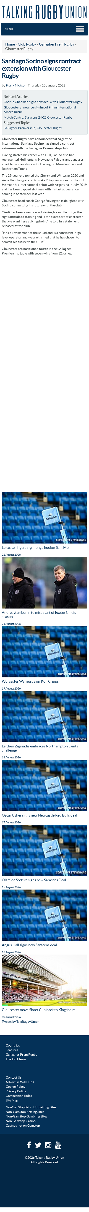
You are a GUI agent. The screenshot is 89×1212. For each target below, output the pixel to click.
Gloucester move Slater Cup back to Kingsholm (38, 1010)
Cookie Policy (15, 1086)
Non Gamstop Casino (21, 1121)
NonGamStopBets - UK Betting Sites (31, 1107)
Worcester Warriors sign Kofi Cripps (30, 681)
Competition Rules (19, 1096)
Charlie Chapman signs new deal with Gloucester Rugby (43, 102)
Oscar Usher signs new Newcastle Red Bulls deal (39, 815)
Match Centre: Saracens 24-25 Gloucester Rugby (38, 117)
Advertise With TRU (20, 1082)
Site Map (12, 1100)
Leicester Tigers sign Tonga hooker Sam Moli (36, 547)
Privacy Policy (16, 1091)
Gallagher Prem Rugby (21, 1054)
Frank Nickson (16, 85)
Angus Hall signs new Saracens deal (29, 945)
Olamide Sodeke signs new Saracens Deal (34, 880)
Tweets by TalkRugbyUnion (20, 1021)
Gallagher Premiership (19, 128)
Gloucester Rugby (49, 128)
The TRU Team (16, 1059)
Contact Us (13, 1077)
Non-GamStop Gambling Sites (26, 1116)
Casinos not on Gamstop (23, 1125)
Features (12, 1050)
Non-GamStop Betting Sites (25, 1112)
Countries (13, 1045)
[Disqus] (44, 315)
